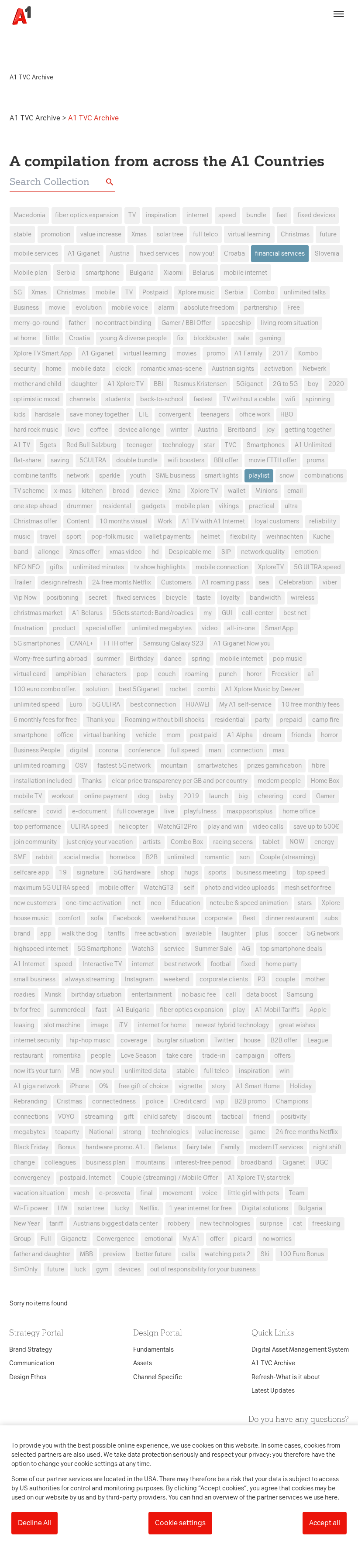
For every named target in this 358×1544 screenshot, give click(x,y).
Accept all (324, 1523)
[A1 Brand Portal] (18, 15)
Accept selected (242, 933)
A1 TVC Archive (36, 118)
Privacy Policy (97, 634)
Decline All (34, 1523)
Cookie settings (180, 1523)
